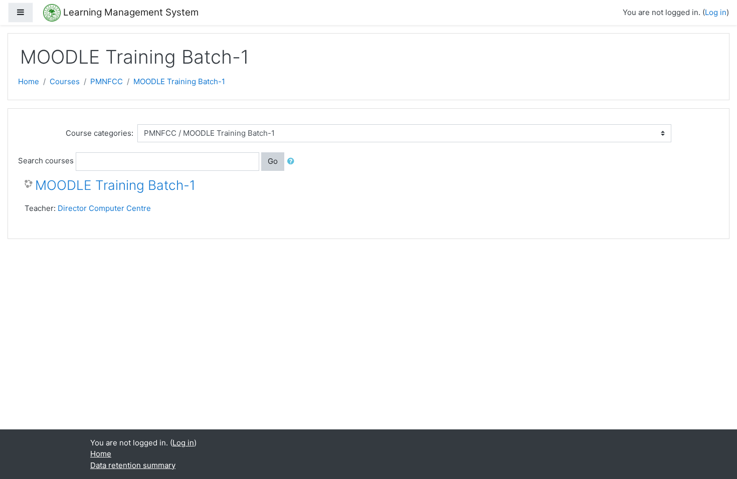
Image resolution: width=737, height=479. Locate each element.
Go (273, 161)
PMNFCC (106, 81)
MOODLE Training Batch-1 (179, 81)
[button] (292, 161)
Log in (715, 12)
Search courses (46, 160)
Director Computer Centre (104, 208)
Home (28, 81)
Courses (65, 81)
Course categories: (99, 133)
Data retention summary (132, 465)
